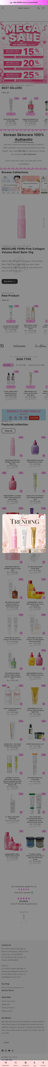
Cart (34, 1064)
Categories (25, 1065)
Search (16, 1065)
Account (43, 1065)
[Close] (42, 517)
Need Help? (5, 1065)
